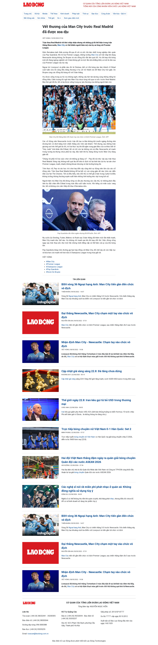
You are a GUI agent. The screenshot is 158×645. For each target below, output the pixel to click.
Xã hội (37, 14)
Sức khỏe (41, 18)
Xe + (59, 18)
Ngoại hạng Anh (75, 296)
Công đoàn (105, 14)
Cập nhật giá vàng (68, 379)
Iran (62, 412)
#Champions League (54, 267)
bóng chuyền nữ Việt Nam (84, 437)
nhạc (112, 499)
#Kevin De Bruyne (53, 272)
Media (44, 14)
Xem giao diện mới (71, 18)
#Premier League (53, 264)
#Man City (50, 261)
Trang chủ (28, 14)
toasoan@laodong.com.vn (38, 634)
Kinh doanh (64, 14)
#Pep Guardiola (52, 269)
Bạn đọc (95, 14)
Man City (61, 45)
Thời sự (85, 14)
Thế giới (51, 18)
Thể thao (54, 14)
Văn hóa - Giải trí (119, 14)
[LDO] (40, 294)
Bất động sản (29, 18)
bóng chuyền (79, 472)
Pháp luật (76, 14)
